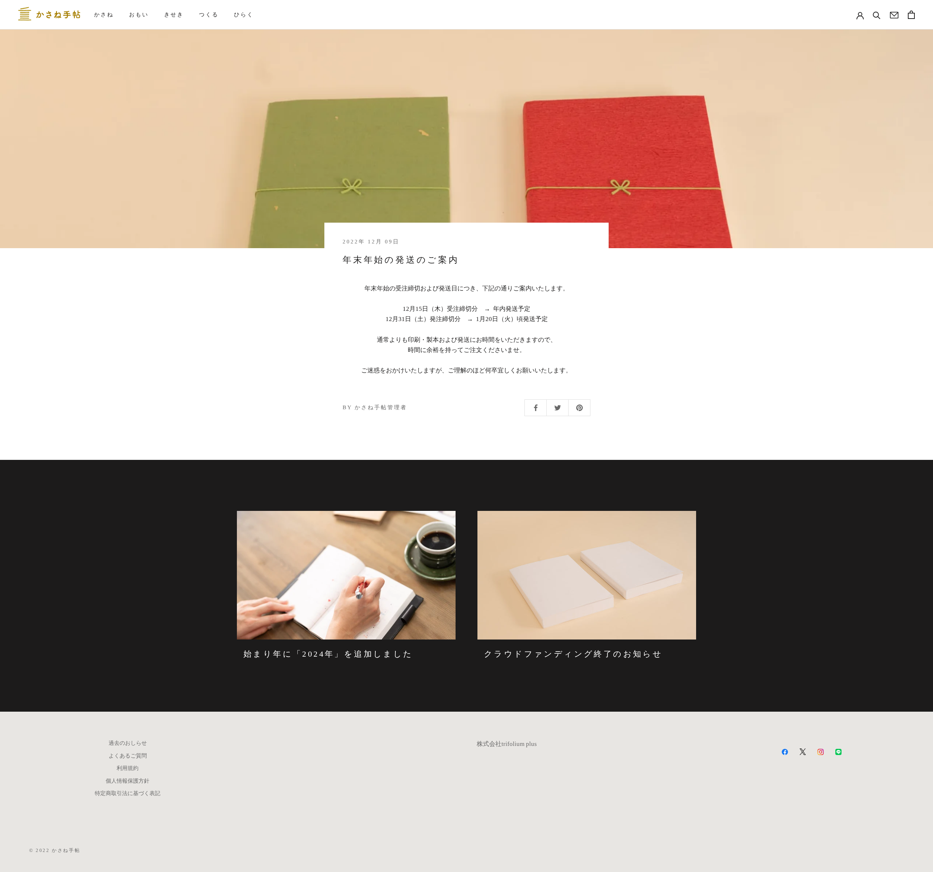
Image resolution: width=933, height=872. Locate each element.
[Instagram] (820, 751)
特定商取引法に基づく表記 (127, 793)
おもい (139, 14)
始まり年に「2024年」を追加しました (328, 653)
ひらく (244, 14)
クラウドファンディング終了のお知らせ (573, 653)
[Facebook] (785, 751)
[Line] (838, 751)
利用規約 (127, 768)
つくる (209, 14)
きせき (174, 14)
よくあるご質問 (128, 756)
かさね (104, 14)
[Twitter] (803, 751)
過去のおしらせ (128, 743)
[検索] (877, 15)
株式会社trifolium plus (507, 743)
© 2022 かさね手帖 (54, 850)
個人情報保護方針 (127, 781)
